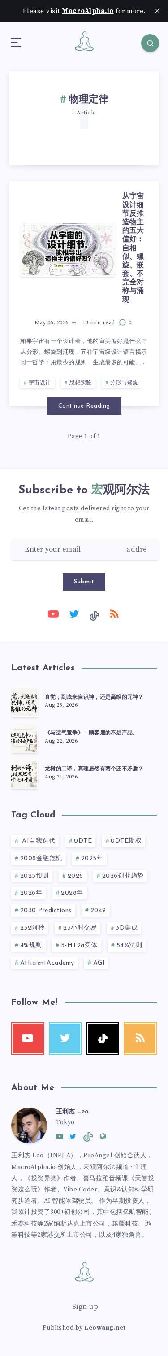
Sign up (85, 1306)
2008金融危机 (41, 858)
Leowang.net (105, 1328)
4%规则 (31, 945)
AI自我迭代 (38, 841)
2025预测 (34, 876)
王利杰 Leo (72, 1111)
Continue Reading (84, 406)
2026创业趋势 (123, 876)
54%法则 (129, 945)
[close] (157, 11)
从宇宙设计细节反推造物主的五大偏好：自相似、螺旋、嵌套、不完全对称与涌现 (133, 248)
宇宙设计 (40, 383)
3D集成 (127, 928)
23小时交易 (80, 928)
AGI (99, 963)
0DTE (83, 841)
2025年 (92, 858)
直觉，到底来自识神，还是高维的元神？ (94, 697)
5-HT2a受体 (79, 945)
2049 (98, 910)
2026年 (31, 893)
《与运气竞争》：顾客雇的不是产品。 (91, 733)
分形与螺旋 (124, 383)
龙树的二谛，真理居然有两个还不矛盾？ (94, 769)
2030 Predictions (46, 910)
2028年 (72, 893)
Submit (84, 582)
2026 (75, 876)
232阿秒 (32, 928)
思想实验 (80, 383)
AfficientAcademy (47, 963)
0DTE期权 (126, 841)
